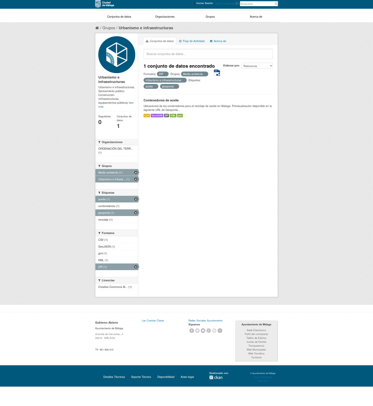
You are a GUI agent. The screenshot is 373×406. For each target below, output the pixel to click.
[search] (267, 56)
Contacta (256, 357)
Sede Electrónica (256, 330)
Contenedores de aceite (161, 100)
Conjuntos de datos (119, 16)
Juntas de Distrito (256, 342)
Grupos (210, 16)
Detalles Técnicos (114, 377)
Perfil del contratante (256, 334)
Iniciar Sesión (204, 3)
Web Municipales (256, 349)
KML (173, 115)
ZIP (166, 115)
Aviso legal (187, 377)
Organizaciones (164, 16)
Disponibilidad (165, 377)
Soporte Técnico (141, 377)
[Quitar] (165, 74)
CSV (146, 115)
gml (180, 115)
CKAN (215, 377)
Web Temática (256, 353)
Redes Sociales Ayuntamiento (205, 320)
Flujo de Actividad (193, 41)
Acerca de (256, 16)
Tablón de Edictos (256, 338)
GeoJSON (157, 115)
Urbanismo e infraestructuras (146, 27)
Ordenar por (231, 65)
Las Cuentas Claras (153, 320)
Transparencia (256, 345)
